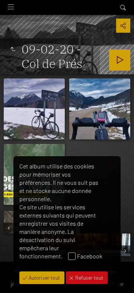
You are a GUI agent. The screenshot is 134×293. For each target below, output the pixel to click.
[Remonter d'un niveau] (13, 49)
